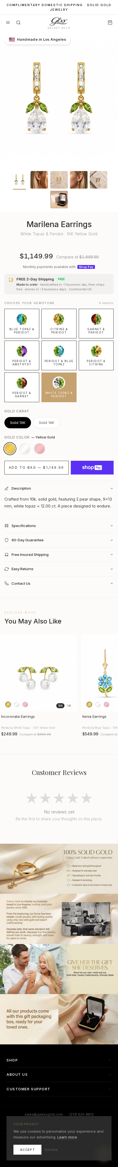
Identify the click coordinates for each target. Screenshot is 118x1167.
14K (69, 705)
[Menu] (7, 22)
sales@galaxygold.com (44, 1114)
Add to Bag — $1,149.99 (36, 467)
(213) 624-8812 (81, 1114)
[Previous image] (6, 673)
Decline (51, 1150)
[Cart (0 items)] (110, 22)
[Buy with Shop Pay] (92, 467)
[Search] (18, 22)
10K (60, 705)
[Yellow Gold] (9, 448)
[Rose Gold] (39, 448)
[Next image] (70, 673)
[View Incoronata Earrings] (38, 672)
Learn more (67, 1137)
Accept (27, 1150)
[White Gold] (24, 448)
